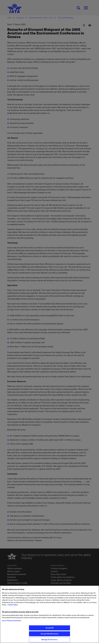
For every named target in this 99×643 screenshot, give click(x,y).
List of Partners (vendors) (11, 620)
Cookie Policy (12, 605)
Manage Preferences (49, 639)
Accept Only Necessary (49, 634)
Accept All (49, 628)
